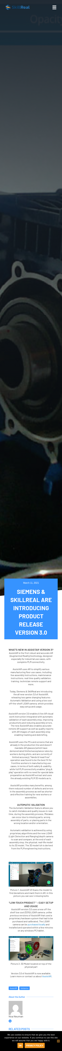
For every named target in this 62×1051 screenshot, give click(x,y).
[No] (58, 1041)
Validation (24, 988)
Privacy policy (34, 1045)
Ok (20, 1045)
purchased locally (36, 924)
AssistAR (46, 976)
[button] (54, 7)
